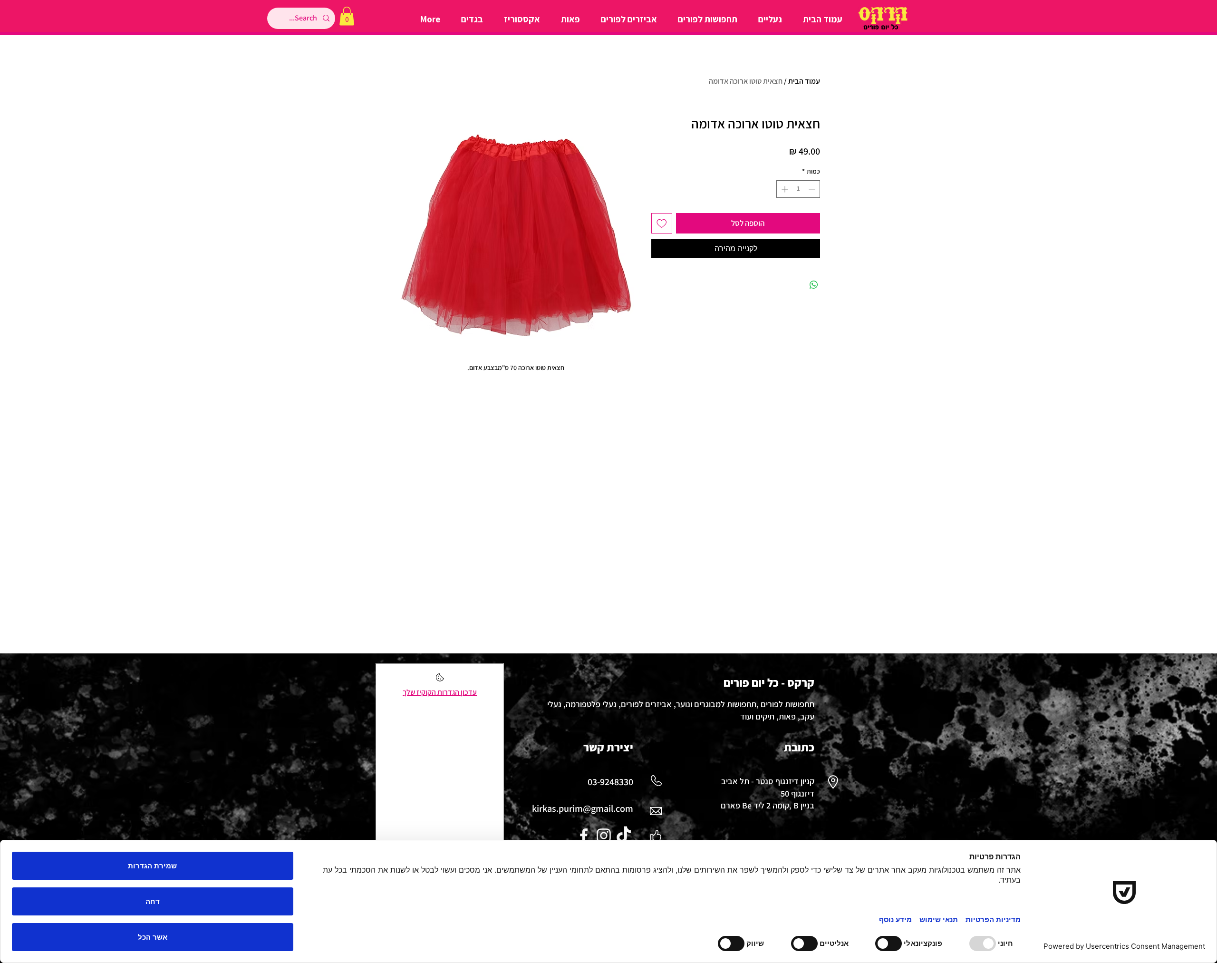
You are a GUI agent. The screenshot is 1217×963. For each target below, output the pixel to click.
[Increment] (784, 189)
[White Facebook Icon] (583, 835)
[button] (347, 16)
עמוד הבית (804, 81)
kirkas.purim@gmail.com (582, 808)
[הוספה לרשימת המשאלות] (661, 223)
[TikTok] (623, 835)
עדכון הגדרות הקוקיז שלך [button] (440, 692)
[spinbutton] (798, 189)
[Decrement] (813, 189)
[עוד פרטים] (440, 680)
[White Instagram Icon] (603, 835)
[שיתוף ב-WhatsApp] (814, 285)
